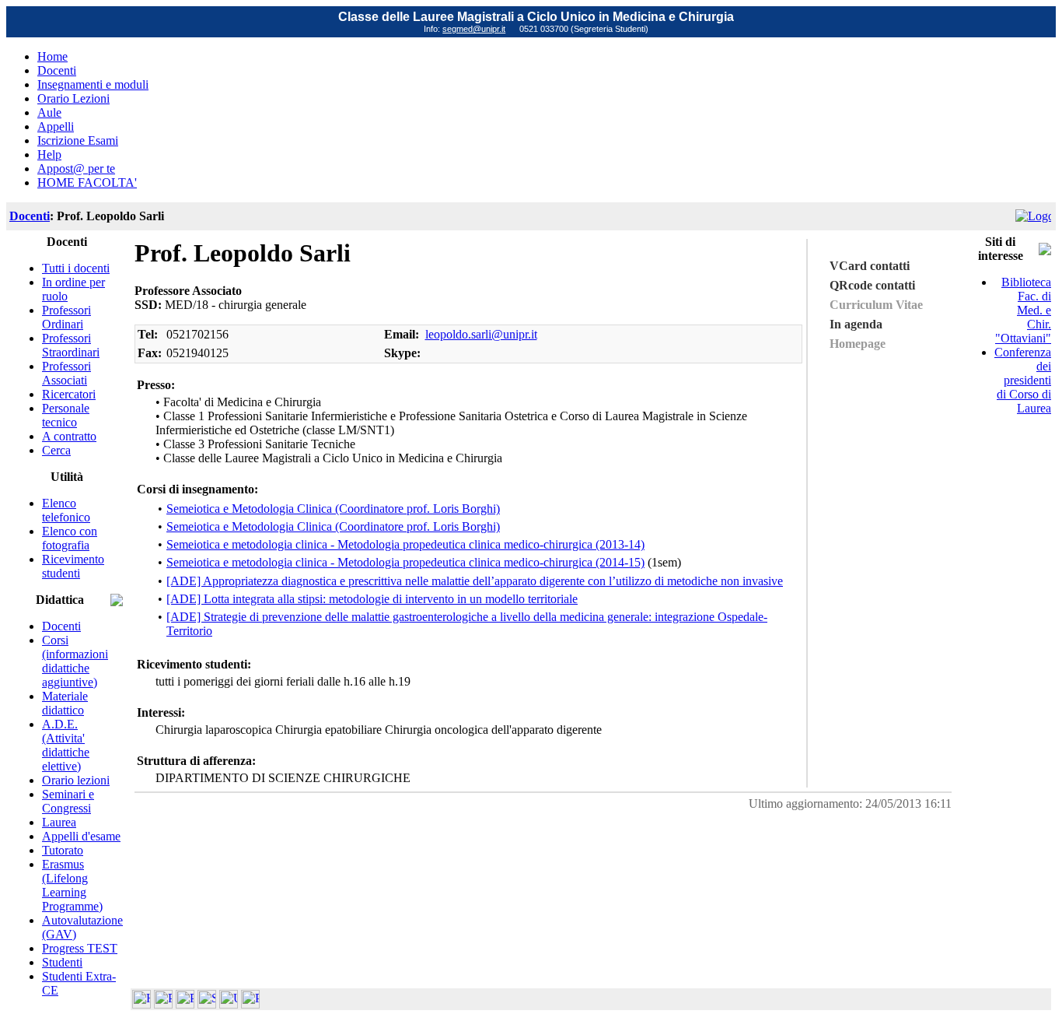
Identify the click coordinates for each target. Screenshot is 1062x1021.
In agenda (856, 324)
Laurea (59, 822)
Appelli (55, 126)
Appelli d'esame (81, 836)
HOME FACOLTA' (87, 182)
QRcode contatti (872, 285)
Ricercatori (69, 394)
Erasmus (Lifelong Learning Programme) (72, 885)
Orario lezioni (76, 780)
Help (49, 154)
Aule (49, 112)
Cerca (56, 450)
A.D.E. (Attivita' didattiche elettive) (65, 745)
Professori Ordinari (66, 317)
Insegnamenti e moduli (92, 84)
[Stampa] (250, 1004)
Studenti (62, 962)
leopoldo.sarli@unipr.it (481, 334)
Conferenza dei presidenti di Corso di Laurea (1022, 380)
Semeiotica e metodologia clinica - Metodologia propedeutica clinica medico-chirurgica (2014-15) (405, 562)
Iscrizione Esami (77, 140)
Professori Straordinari (71, 345)
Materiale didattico (65, 703)
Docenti (56, 70)
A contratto (69, 436)
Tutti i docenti (76, 268)
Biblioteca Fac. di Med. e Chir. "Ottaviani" (1023, 310)
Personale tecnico (65, 415)
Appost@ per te (76, 168)
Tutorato (62, 850)
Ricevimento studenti (73, 566)
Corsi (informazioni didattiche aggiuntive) (75, 661)
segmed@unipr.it (473, 28)
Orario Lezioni (73, 98)
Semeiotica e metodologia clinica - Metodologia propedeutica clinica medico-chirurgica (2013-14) (405, 544)
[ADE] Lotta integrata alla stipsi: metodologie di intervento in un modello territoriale (372, 598)
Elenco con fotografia (69, 538)
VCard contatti (870, 265)
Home (52, 56)
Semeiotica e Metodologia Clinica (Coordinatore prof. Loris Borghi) (333, 508)
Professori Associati (66, 373)
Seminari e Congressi (68, 801)
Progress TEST (79, 948)
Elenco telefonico (66, 510)
